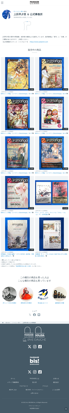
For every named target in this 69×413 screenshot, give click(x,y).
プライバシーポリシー (34, 405)
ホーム (13, 378)
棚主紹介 (8, 322)
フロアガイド (23, 386)
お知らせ (56, 378)
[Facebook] (34, 315)
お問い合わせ (34, 393)
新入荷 (34, 382)
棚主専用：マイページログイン (34, 389)
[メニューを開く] (2, 3)
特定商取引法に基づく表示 (23, 266)
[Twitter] (30, 315)
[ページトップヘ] (66, 409)
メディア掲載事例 (13, 382)
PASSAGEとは (34, 378)
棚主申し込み (13, 389)
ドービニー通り (16, 322)
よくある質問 (56, 389)
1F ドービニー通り (18, 11)
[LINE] (39, 315)
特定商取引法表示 (34, 408)
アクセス (45, 386)
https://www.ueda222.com (39, 42)
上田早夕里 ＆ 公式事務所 (29, 322)
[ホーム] (3, 322)
